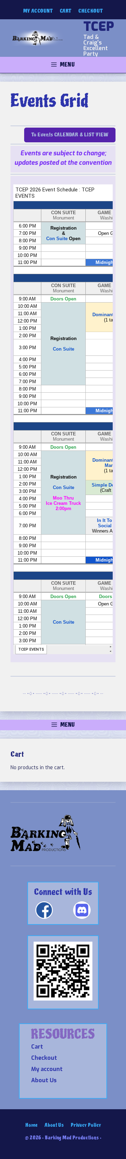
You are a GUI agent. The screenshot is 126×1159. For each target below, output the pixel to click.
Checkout (90, 11)
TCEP (98, 26)
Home (31, 1125)
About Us (44, 1080)
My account (38, 11)
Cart (65, 11)
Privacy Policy (86, 1125)
